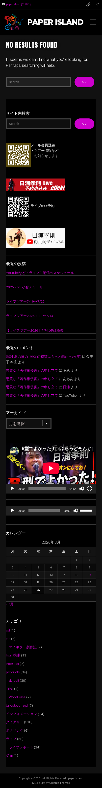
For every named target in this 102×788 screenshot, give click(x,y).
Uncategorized (17, 705)
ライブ (11, 739)
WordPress (17, 697)
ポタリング (14, 730)
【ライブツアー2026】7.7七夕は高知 (35, 330)
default (14, 680)
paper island (55, 22)
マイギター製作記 (23, 647)
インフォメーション (21, 714)
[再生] (12, 488)
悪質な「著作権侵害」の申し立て (32, 370)
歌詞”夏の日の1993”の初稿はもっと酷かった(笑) (43, 357)
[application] (51, 468)
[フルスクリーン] (89, 488)
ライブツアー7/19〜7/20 (25, 301)
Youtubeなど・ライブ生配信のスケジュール (40, 273)
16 (89, 575)
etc (8, 639)
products (13, 672)
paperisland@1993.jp (19, 4)
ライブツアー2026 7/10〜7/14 (29, 316)
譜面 (9, 755)
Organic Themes (59, 783)
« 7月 (10, 604)
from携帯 (13, 655)
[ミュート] (81, 488)
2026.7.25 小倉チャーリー (26, 287)
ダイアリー (14, 722)
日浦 (66, 387)
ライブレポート (21, 747)
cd (8, 630)
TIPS (9, 689)
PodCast (12, 664)
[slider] (87, 510)
